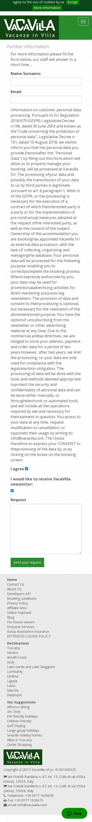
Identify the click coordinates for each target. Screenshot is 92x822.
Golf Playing (16, 725)
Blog (10, 617)
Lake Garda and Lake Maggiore (31, 667)
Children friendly (19, 721)
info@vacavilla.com (32, 805)
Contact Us (15, 584)
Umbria (12, 676)
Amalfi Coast (17, 657)
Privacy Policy (17, 603)
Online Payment (19, 612)
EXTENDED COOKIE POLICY (28, 636)
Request (18, 499)
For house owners (21, 622)
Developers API (19, 593)
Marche (13, 690)
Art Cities (14, 711)
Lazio (11, 685)
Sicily (10, 662)
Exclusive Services (20, 626)
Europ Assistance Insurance (28, 631)
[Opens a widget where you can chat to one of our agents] (74, 814)
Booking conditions (22, 598)
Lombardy (15, 671)
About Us (14, 589)
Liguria (12, 681)
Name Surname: (26, 73)
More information (47, 7)
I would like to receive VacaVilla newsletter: (41, 481)
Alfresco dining (18, 707)
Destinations (18, 643)
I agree (17, 468)
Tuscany (13, 648)
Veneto (12, 652)
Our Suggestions (21, 702)
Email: (16, 91)
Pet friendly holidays (22, 716)
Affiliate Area (17, 608)
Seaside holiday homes (24, 735)
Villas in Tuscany (19, 740)
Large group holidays (23, 730)
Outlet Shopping (19, 744)
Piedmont (14, 695)
